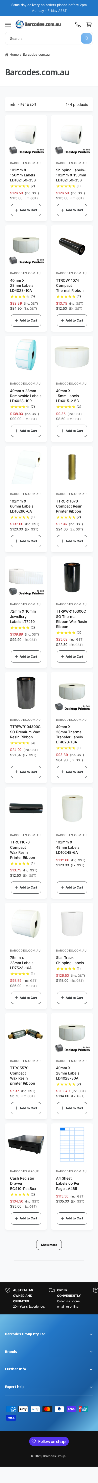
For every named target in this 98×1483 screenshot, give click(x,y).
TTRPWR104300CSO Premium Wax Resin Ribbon (25, 731)
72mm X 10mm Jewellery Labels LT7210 (23, 616)
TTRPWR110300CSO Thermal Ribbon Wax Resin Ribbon (71, 618)
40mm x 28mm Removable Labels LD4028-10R (25, 396)
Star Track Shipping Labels (70, 960)
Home (14, 54)
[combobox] (49, 38)
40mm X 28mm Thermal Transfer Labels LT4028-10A (69, 734)
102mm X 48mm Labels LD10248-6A (67, 847)
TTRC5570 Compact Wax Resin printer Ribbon (22, 1075)
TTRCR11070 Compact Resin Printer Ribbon (69, 506)
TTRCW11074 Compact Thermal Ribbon (70, 285)
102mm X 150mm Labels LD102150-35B (23, 175)
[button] (8, 24)
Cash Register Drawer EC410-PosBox (23, 1183)
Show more (49, 1245)
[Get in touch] (77, 24)
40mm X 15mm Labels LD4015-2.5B (67, 396)
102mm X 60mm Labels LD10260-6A (21, 506)
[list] (49, 1298)
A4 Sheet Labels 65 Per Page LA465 (68, 1183)
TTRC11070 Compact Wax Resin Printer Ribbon (22, 849)
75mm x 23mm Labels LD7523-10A (21, 962)
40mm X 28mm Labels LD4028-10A (21, 285)
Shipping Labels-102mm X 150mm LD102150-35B (71, 175)
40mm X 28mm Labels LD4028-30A (67, 1073)
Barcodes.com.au (36, 54)
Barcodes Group (54, 1456)
